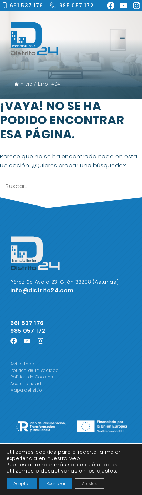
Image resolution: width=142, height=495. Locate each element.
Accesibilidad (25, 383)
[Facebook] (110, 5)
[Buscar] (132, 186)
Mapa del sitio (26, 390)
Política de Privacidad (34, 370)
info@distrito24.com (41, 290)
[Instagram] (136, 5)
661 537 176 (26, 5)
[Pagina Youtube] (27, 341)
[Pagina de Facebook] (13, 341)
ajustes (106, 471)
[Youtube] (123, 5)
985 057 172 (76, 5)
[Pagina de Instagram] (40, 341)
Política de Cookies (31, 377)
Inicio (26, 84)
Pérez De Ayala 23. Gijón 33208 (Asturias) (64, 281)
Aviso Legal (23, 364)
